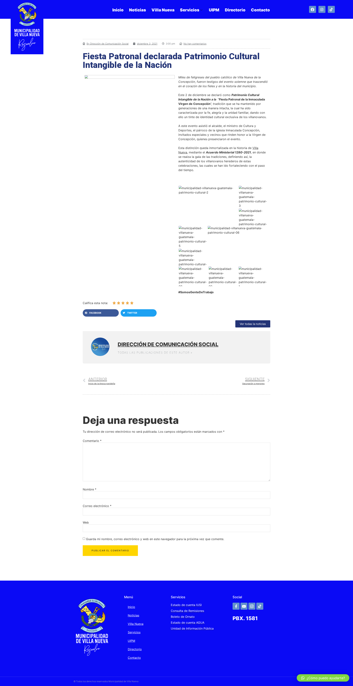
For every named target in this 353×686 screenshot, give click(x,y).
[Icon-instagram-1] (251, 606)
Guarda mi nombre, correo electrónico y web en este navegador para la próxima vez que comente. (155, 539)
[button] (101, 313)
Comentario (92, 440)
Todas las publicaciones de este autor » (155, 352)
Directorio (235, 10)
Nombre (89, 489)
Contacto (260, 10)
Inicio (118, 10)
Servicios (189, 10)
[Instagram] (321, 9)
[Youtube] (243, 606)
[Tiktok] (331, 9)
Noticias (137, 10)
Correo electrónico (97, 505)
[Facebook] (312, 9)
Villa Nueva (162, 10)
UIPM (214, 10)
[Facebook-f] (236, 606)
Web (86, 522)
